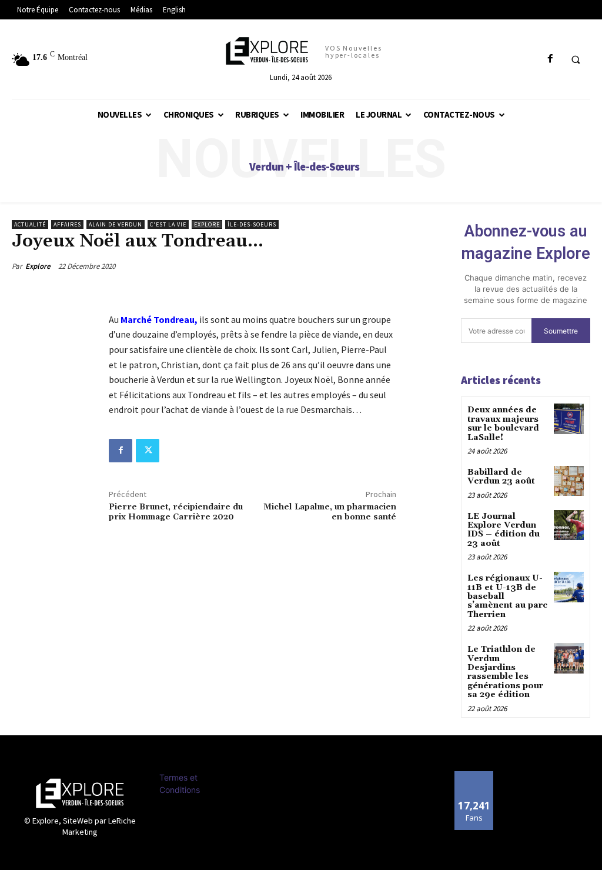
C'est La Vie (168, 224)
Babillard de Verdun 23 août (501, 476)
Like (474, 775)
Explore (207, 224)
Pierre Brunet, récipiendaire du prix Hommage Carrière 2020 (176, 512)
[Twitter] (147, 450)
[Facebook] (120, 450)
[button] (575, 59)
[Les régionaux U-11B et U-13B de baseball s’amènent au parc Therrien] (569, 587)
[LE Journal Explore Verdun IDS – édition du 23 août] (569, 525)
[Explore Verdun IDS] (80, 793)
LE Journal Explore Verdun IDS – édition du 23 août (503, 530)
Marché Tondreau (158, 319)
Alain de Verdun (115, 224)
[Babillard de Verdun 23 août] (569, 481)
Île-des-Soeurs (252, 224)
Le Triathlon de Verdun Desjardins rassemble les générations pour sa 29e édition (505, 672)
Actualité (30, 224)
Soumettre (561, 330)
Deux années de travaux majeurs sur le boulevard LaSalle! (503, 423)
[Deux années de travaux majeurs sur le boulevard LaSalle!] (569, 419)
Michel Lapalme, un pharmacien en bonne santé (329, 512)
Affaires (67, 224)
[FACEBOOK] (550, 59)
